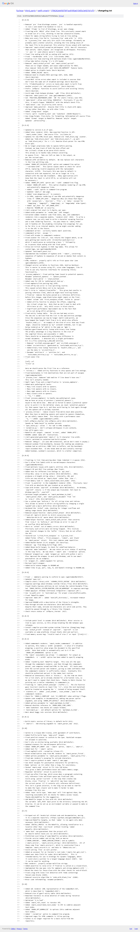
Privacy (19, 929)
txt (131, 929)
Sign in (135, 3)
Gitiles (13, 929)
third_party (30, 10)
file (61, 16)
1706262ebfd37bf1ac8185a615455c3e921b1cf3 (72, 10)
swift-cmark (43, 10)
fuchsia (19, 10)
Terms (25, 929)
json (136, 929)
